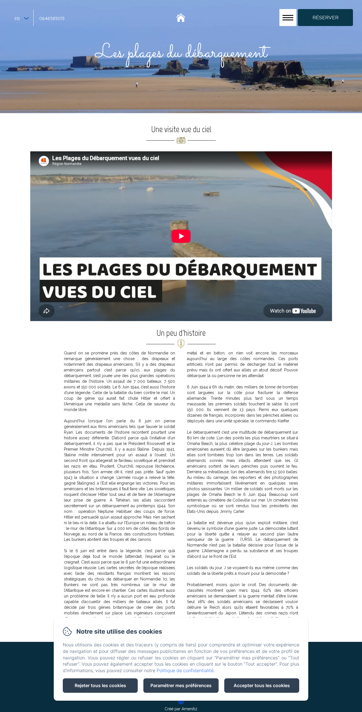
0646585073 (51, 18)
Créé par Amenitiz (181, 709)
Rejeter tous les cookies (100, 685)
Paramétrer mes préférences (181, 685)
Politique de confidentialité (185, 670)
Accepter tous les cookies (262, 685)
